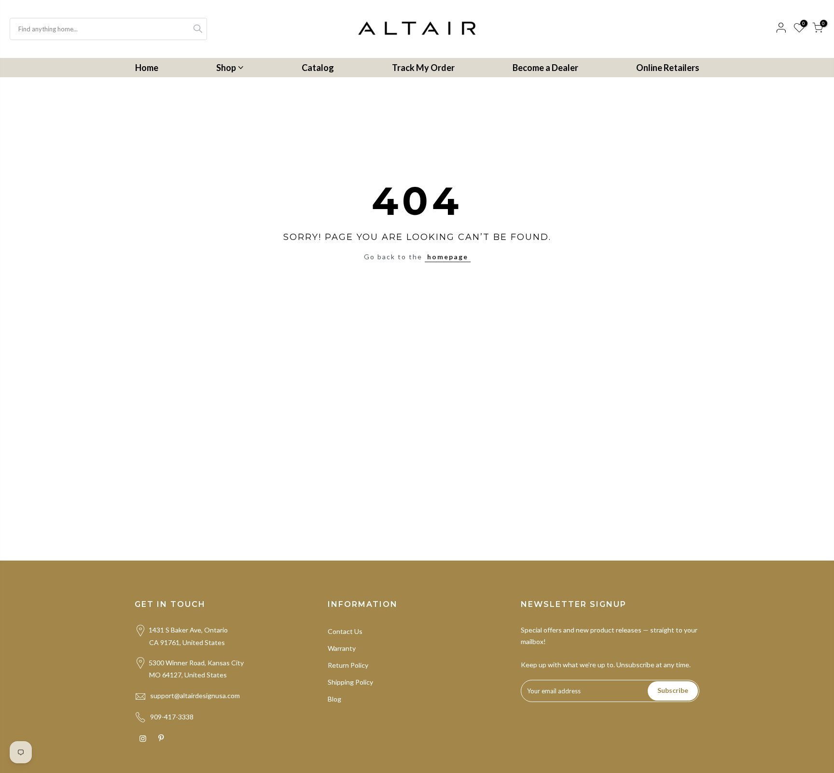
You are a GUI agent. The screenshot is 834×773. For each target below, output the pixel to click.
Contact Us (345, 631)
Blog (334, 699)
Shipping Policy (350, 682)
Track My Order (423, 67)
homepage (447, 257)
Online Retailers (667, 67)
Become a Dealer (545, 67)
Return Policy (348, 665)
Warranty (342, 648)
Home (146, 67)
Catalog (318, 67)
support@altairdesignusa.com (195, 695)
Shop (226, 67)
